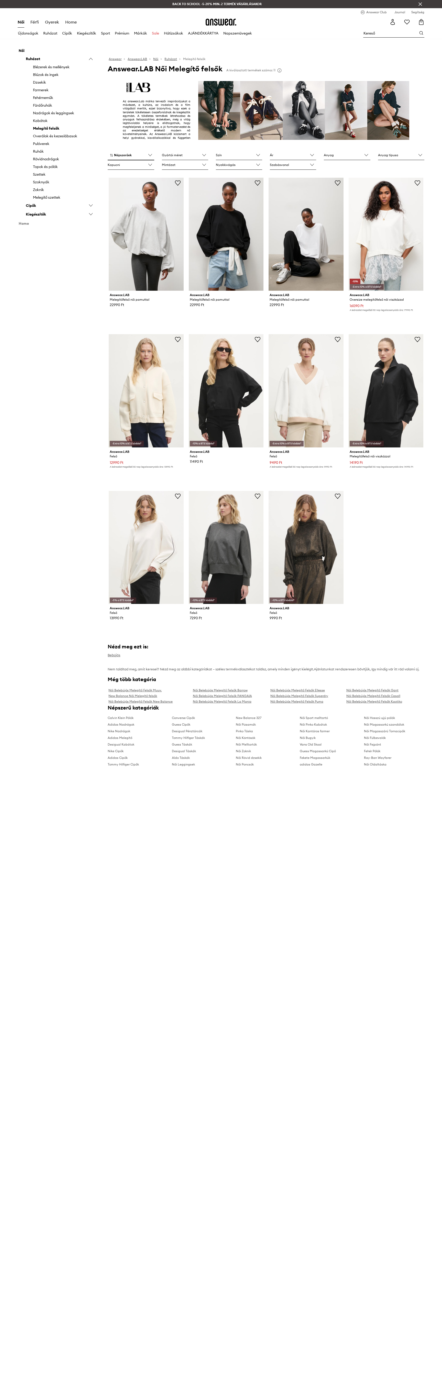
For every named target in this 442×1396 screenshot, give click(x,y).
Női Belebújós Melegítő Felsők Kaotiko (374, 701)
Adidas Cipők (118, 758)
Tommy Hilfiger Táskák (188, 738)
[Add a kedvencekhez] (178, 183)
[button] (131, 155)
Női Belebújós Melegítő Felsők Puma (296, 701)
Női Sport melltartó (314, 718)
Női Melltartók (246, 744)
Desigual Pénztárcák (187, 731)
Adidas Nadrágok (121, 724)
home (71, 22)
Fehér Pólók (372, 751)
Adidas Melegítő (120, 738)
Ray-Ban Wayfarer (377, 758)
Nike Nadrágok (119, 731)
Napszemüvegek (237, 33)
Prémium (122, 33)
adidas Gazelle (311, 764)
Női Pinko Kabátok (313, 724)
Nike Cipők (116, 751)
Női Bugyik (308, 738)
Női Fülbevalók (375, 738)
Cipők (67, 33)
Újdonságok (28, 33)
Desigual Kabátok (121, 744)
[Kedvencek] (407, 22)
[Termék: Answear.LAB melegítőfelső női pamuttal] (146, 234)
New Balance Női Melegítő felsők (132, 696)
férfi (34, 22)
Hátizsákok (173, 33)
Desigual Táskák (184, 751)
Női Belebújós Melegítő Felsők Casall (373, 696)
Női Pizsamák (246, 724)
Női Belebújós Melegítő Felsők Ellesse (297, 690)
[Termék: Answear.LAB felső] (146, 390)
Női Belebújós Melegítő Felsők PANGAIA (222, 696)
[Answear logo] (221, 22)
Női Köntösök (245, 738)
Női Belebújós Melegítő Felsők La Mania (222, 701)
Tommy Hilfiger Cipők (123, 764)
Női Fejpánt (372, 744)
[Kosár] (421, 22)
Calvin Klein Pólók (121, 718)
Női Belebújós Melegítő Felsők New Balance (140, 701)
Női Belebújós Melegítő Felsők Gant (372, 690)
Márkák (140, 33)
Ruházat (50, 33)
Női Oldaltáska (375, 764)
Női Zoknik (243, 751)
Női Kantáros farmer (315, 731)
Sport (105, 33)
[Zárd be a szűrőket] (420, 4)
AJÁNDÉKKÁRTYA (203, 33)
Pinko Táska (244, 731)
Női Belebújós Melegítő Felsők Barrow (220, 690)
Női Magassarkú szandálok (384, 724)
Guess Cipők (181, 724)
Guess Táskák (182, 744)
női (21, 22)
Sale (155, 33)
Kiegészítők (86, 33)
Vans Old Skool (311, 744)
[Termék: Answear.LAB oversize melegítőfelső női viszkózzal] (386, 234)
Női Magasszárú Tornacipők (384, 731)
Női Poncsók (245, 764)
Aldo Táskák (181, 758)
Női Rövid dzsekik (249, 758)
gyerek (52, 22)
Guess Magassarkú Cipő (318, 751)
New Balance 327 (248, 718)
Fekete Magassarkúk (315, 758)
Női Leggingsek (183, 764)
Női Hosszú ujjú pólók (379, 718)
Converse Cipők (183, 718)
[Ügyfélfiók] (393, 22)
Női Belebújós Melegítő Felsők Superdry (299, 696)
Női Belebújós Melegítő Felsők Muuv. (135, 690)
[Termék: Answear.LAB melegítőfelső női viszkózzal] (386, 390)
